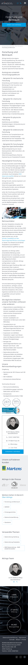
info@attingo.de (14, 440)
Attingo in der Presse (11, 479)
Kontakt (12, 639)
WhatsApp (13, 444)
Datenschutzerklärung (10, 637)
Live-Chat (14, 447)
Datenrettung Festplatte (12, 542)
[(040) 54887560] (21, 3)
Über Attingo (7, 497)
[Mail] (14, 581)
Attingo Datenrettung (7, 46)
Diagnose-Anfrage (12, 451)
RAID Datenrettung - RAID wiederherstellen (12, 548)
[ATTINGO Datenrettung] (7, 2)
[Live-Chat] (18, 3)
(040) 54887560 (13, 437)
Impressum (22, 637)
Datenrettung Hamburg (12, 537)
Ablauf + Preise (21, 639)
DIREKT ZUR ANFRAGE (14, 25)
